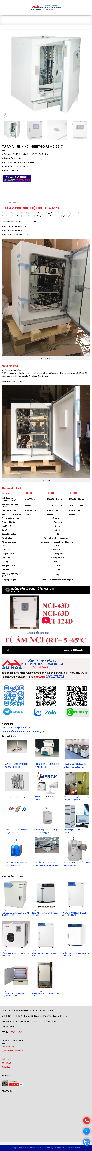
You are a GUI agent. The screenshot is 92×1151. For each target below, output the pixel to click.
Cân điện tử (6, 1063)
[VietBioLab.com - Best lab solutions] (46, 7)
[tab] (5, 202)
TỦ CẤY (46, 19)
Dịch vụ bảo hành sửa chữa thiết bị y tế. (23, 731)
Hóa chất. (5, 1055)
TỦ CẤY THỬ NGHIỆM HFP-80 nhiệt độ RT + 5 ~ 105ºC (75, 914)
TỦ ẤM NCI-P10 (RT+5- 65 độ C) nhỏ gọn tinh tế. (15, 954)
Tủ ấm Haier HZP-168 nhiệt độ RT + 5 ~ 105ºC (46, 954)
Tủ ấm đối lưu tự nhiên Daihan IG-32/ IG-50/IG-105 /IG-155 (15, 914)
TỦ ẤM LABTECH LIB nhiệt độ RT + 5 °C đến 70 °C (75, 954)
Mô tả (5, 202)
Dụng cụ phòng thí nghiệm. (12, 1051)
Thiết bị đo (6, 1067)
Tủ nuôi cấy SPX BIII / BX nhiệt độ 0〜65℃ (45, 995)
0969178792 (16, 1032)
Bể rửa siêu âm (8, 1047)
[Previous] (6, 74)
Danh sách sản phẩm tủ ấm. (17, 727)
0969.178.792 (55, 676)
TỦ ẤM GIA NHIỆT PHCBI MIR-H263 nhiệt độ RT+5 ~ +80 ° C (14, 995)
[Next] (85, 74)
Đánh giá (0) (13, 202)
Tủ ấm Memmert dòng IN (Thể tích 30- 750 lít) (45, 914)
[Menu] (3, 8)
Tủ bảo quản (7, 1059)
